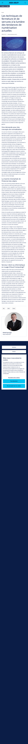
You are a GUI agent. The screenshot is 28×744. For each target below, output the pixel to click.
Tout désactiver (14, 381)
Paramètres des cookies (14, 377)
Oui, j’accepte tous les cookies (14, 385)
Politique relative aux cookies (13, 372)
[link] (4, 6)
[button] (7, 6)
